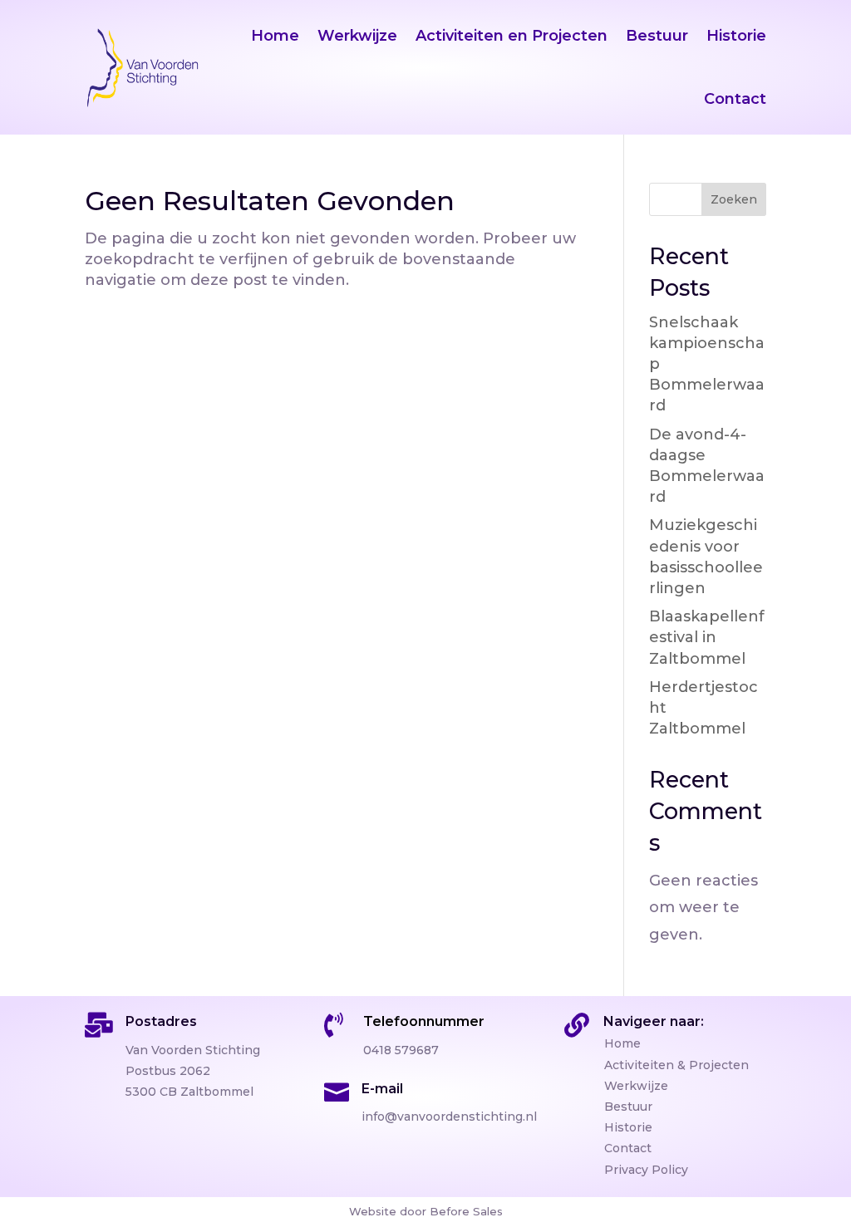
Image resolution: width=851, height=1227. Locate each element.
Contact (735, 99)
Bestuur (657, 36)
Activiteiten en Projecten (512, 36)
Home (275, 36)
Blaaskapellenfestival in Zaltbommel (707, 637)
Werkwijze (357, 36)
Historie (736, 36)
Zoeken (734, 199)
